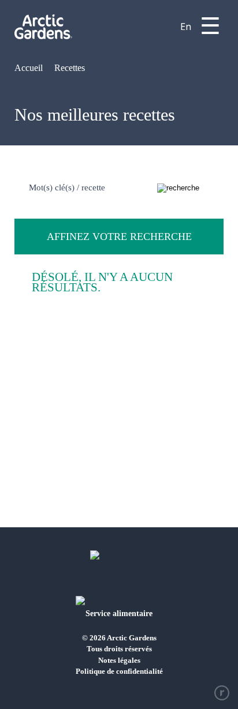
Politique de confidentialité (119, 671)
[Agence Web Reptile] (221, 692)
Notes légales (119, 660)
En (185, 26)
